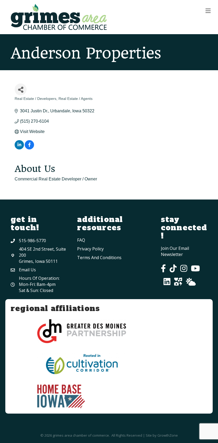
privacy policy (90, 249)
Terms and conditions (99, 257)
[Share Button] (21, 89)
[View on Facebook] (29, 148)
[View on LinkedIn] (19, 148)
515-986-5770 (32, 240)
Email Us (27, 270)
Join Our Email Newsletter (175, 251)
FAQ (81, 240)
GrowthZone (167, 435)
